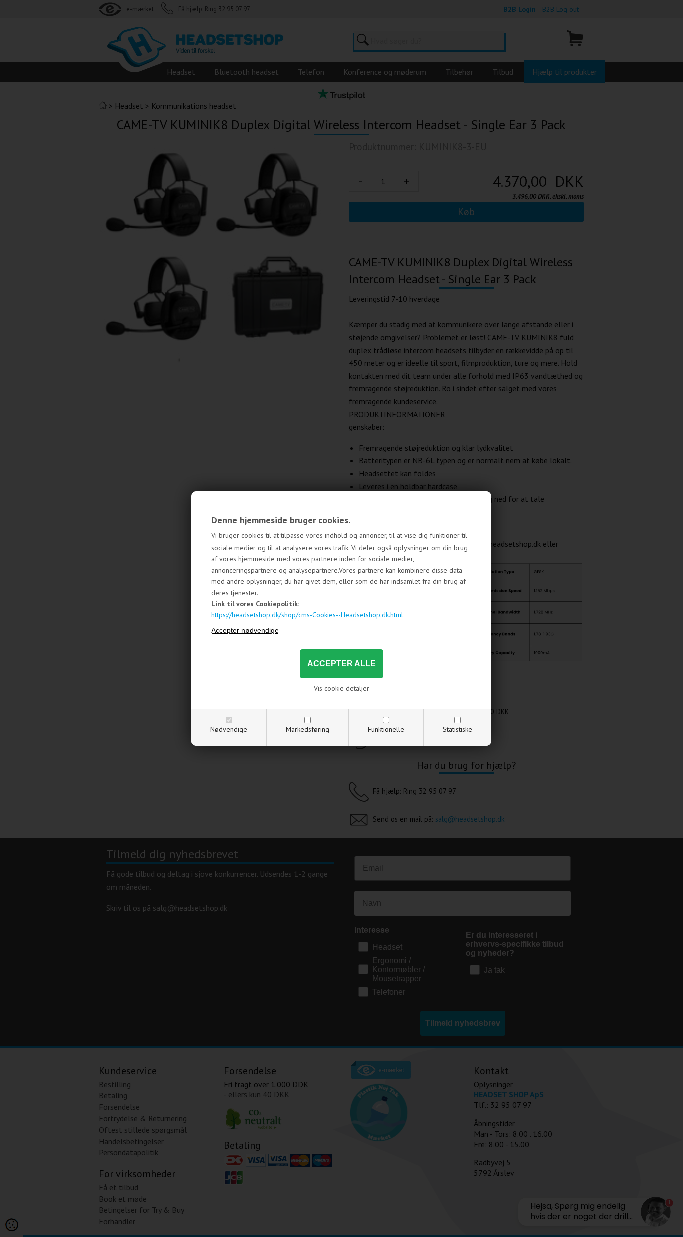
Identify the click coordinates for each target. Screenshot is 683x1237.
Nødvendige (229, 729)
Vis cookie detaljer (342, 688)
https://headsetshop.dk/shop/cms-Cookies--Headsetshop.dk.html (308, 615)
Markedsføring (308, 729)
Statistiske (457, 729)
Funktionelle (386, 729)
